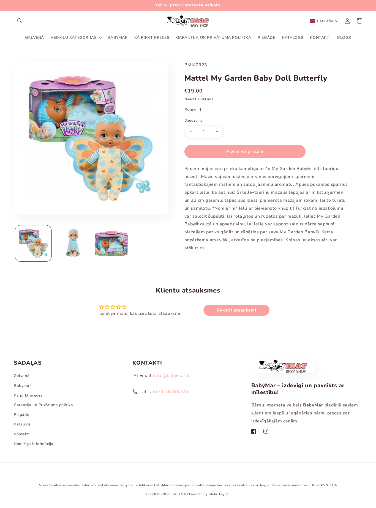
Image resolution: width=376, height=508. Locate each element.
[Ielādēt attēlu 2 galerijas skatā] (72, 243)
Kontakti (22, 434)
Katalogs (22, 424)
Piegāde (21, 414)
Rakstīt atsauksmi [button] (236, 310)
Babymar (22, 385)
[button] (20, 21)
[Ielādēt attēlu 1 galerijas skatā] (33, 243)
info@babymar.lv (172, 376)
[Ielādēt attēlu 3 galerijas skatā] (111, 243)
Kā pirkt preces (28, 395)
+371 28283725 (170, 392)
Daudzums (193, 120)
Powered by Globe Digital (209, 494)
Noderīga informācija (33, 443)
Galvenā (21, 375)
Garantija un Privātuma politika (43, 405)
